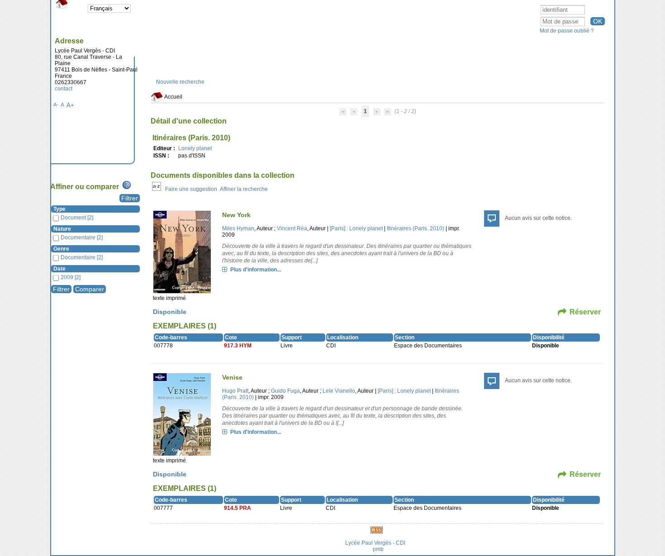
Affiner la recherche (244, 189)
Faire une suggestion (191, 189)
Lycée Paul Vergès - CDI (375, 543)
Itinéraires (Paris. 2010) (415, 228)
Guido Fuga (285, 391)
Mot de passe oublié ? (567, 31)
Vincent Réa (292, 228)
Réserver (585, 312)
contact (63, 89)
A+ (70, 105)
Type (59, 209)
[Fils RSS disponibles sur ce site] (376, 529)
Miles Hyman (238, 228)
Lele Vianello (339, 391)
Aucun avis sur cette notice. (538, 218)
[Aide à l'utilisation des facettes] (127, 185)
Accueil (172, 97)
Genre (61, 249)
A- (55, 104)
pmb (378, 549)
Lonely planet (195, 148)
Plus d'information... (255, 269)
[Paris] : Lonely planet (356, 228)
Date (59, 269)
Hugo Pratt (235, 391)
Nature (62, 229)
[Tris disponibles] (156, 189)
